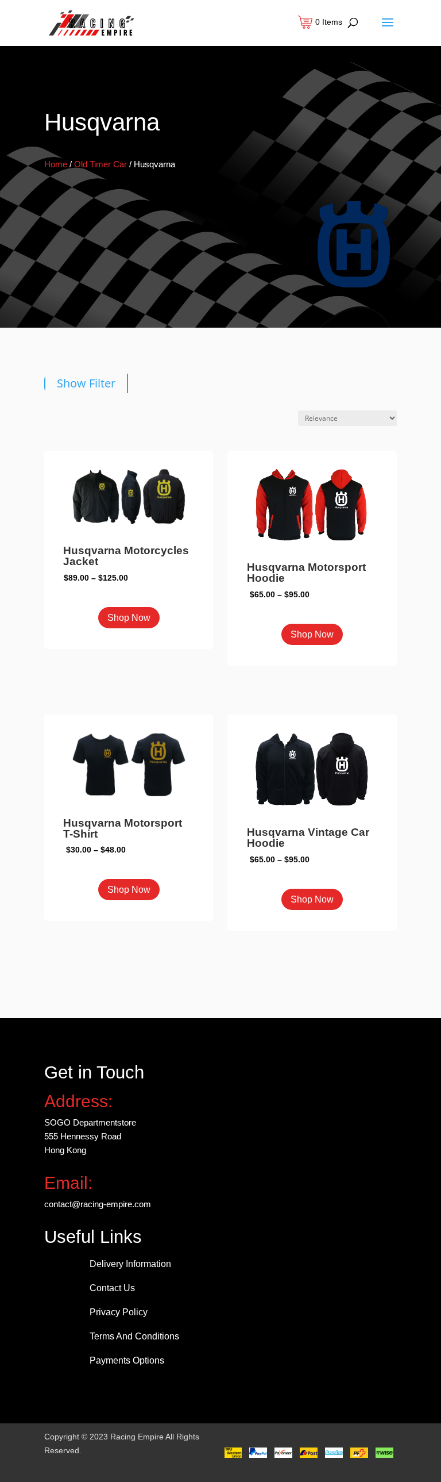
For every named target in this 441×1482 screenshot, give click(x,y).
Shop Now (128, 618)
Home (55, 164)
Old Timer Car (100, 164)
